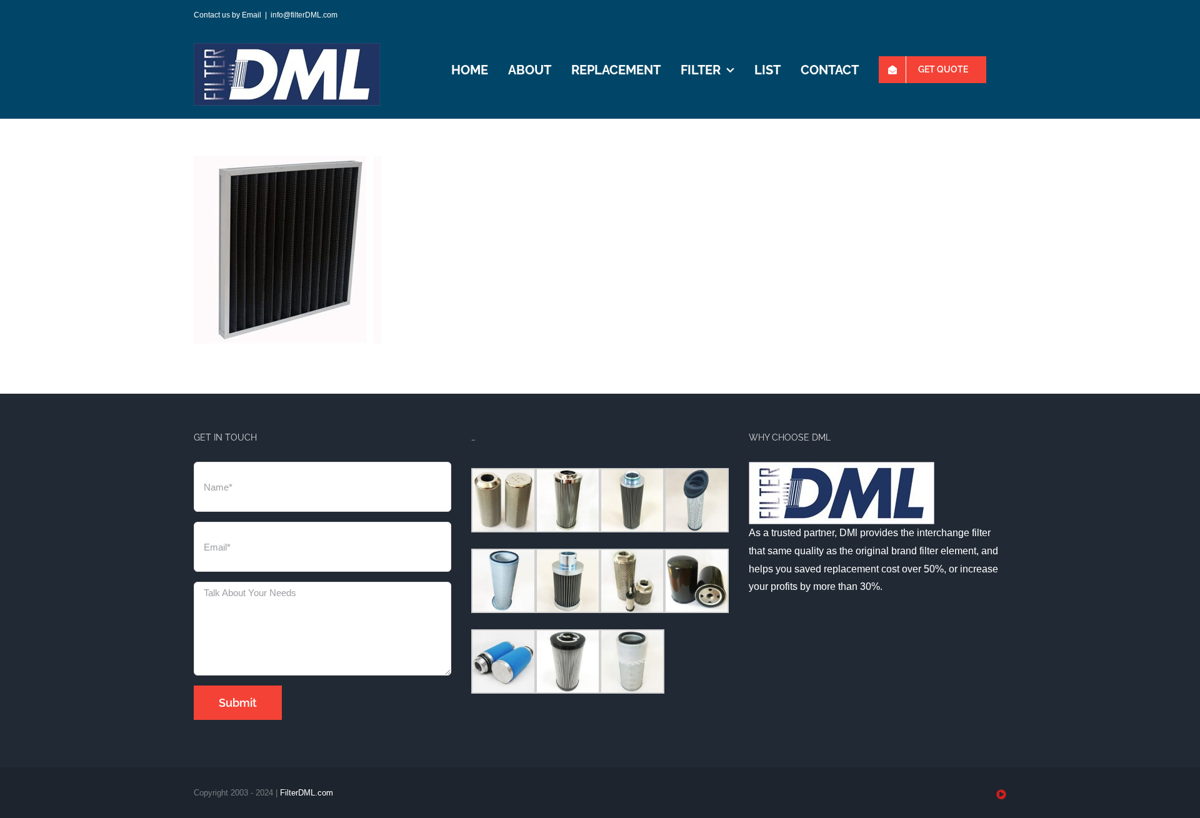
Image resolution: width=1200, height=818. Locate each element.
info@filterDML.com (304, 15)
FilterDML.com (306, 792)
